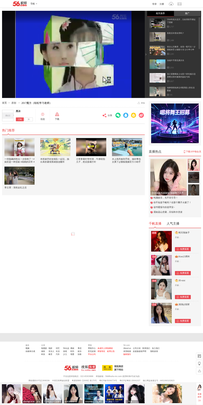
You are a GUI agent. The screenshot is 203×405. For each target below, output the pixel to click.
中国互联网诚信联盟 (60, 380)
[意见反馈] (199, 371)
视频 (27, 348)
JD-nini (182, 280)
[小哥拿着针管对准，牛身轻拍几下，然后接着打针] (91, 147)
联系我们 (146, 348)
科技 (43, 354)
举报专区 (101, 351)
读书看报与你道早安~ (164, 207)
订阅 (20, 119)
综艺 (58, 348)
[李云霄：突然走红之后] (19, 176)
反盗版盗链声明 (139, 351)
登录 (154, 4)
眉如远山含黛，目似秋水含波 (168, 212)
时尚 (72, 351)
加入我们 (156, 348)
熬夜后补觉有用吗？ (175, 33)
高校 (72, 348)
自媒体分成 (30, 351)
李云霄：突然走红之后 (15, 187)
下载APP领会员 (193, 151)
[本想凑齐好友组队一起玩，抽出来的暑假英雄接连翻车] (55, 147)
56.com (20, 4)
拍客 (80, 354)
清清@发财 (184, 304)
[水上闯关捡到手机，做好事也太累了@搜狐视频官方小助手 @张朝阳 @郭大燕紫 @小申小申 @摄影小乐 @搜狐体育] (127, 147)
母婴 (72, 354)
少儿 (65, 354)
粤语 (80, 348)
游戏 (65, 351)
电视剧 (44, 348)
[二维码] (199, 356)
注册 (162, 4)
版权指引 (127, 354)
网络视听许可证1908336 (39, 380)
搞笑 (43, 351)
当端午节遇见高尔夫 (175, 60)
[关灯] (199, 363)
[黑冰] (7, 115)
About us (127, 348)
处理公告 (111, 351)
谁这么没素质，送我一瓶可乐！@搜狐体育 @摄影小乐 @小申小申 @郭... (181, 50)
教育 (50, 354)
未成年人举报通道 (105, 348)
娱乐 (80, 351)
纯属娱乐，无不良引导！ (166, 198)
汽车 (58, 354)
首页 (4, 103)
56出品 (66, 348)
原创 (14, 103)
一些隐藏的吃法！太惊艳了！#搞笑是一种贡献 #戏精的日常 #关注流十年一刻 (19, 162)
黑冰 (18, 111)
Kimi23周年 (184, 256)
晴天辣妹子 (184, 232)
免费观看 (184, 249)
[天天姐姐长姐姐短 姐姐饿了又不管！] (168, 160)
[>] (171, 4)
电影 (50, 348)
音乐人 (51, 351)
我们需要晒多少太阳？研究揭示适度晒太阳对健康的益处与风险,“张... (181, 77)
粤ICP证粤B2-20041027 (130, 380)
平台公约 (92, 354)
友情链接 (127, 351)
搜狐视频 (90, 368)
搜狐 (113, 368)
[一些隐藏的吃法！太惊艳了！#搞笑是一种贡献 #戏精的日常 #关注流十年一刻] (19, 147)
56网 (71, 368)
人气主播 (173, 223)
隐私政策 (154, 351)
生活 (58, 351)
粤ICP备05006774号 (108, 380)
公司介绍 (137, 348)
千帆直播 (155, 223)
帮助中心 (92, 348)
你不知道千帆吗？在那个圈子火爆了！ (172, 202)
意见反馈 (92, 351)
